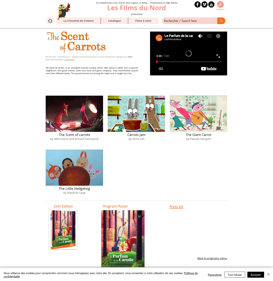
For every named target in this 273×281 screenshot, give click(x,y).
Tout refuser (235, 275)
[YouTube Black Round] (211, 4)
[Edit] (220, 4)
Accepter (256, 275)
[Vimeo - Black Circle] (204, 4)
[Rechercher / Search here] (221, 20)
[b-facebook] (197, 4)
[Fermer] (268, 274)
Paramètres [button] (215, 275)
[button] (114, 20)
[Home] (50, 21)
